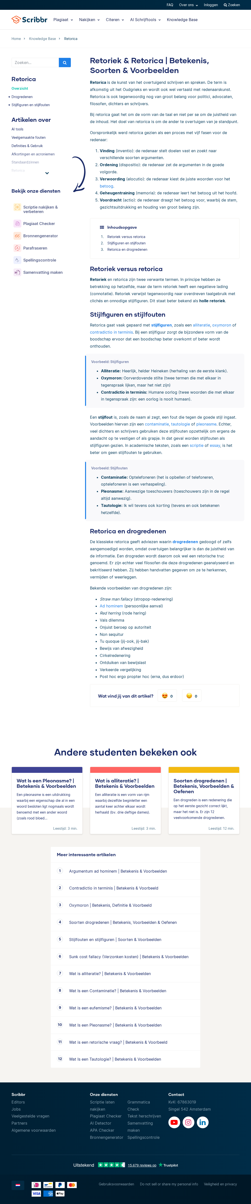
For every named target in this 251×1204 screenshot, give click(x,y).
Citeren (113, 19)
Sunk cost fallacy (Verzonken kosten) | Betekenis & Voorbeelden (128, 956)
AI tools (17, 129)
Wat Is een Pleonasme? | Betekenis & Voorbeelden (115, 1025)
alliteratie (201, 325)
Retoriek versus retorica (126, 237)
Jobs (16, 1109)
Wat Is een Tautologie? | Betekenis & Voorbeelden (115, 1059)
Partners (19, 1123)
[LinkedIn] (203, 1122)
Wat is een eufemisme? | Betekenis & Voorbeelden (115, 1007)
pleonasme (206, 424)
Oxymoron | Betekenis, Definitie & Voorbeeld (110, 905)
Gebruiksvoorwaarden (116, 1184)
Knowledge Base (182, 19)
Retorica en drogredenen (127, 249)
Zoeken (233, 5)
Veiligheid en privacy (220, 1184)
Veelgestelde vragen (30, 1116)
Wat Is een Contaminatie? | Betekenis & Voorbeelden (117, 990)
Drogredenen (22, 97)
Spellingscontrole (143, 1137)
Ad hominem (111, 605)
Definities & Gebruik (27, 146)
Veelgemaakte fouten (29, 137)
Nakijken (87, 19)
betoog (106, 186)
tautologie (180, 424)
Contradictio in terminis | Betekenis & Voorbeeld (113, 888)
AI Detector (100, 1123)
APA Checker (102, 1130)
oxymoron (221, 325)
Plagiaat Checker (106, 1116)
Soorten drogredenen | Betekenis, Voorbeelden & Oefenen (123, 922)
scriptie (196, 445)
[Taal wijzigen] (18, 1185)
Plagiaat (61, 19)
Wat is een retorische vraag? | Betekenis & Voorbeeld (118, 1042)
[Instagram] (188, 1122)
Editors (18, 1102)
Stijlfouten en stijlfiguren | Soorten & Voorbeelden (115, 939)
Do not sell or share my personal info (169, 1184)
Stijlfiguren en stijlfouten (31, 105)
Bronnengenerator (106, 1137)
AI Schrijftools (143, 19)
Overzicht (20, 88)
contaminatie (157, 424)
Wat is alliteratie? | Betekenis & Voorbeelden (110, 973)
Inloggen (211, 5)
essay (215, 445)
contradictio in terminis (111, 332)
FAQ (170, 5)
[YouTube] (174, 1122)
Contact (176, 1094)
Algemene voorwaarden (34, 1130)
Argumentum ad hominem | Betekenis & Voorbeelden (118, 871)
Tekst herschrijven (144, 1116)
